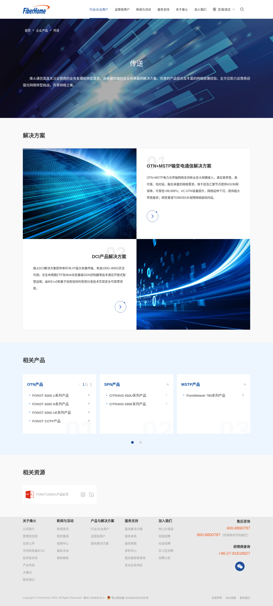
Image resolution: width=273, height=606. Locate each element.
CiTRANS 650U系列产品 (127, 395)
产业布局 (29, 565)
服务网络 (131, 543)
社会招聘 (164, 543)
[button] (91, 384)
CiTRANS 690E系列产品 (127, 404)
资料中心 (131, 550)
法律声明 (217, 597)
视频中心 (63, 543)
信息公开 (29, 543)
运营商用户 (98, 536)
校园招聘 (164, 536)
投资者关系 (30, 558)
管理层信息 (30, 536)
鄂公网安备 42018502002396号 (130, 597)
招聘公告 (164, 558)
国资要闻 (63, 536)
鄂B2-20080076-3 (93, 597)
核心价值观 (166, 529)
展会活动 (63, 550)
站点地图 (231, 597)
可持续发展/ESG (34, 550)
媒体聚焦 (63, 558)
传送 (56, 30)
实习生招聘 (166, 550)
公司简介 (29, 529)
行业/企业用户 (100, 529)
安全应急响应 (134, 565)
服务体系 (131, 536)
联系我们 (29, 579)
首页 (28, 30)
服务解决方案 (100, 543)
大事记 (27, 572)
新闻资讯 (63, 529)
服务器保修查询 (135, 558)
